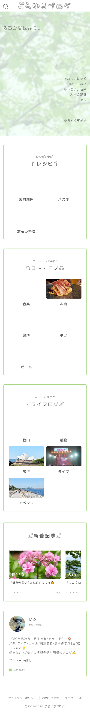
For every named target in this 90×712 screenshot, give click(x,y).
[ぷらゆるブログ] (45, 5)
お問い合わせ (50, 698)
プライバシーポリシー (22, 698)
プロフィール (73, 698)
